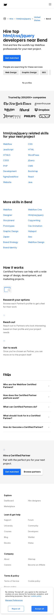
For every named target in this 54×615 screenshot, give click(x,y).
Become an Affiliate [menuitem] (36, 565)
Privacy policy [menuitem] (10, 587)
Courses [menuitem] (7, 531)
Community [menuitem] (33, 526)
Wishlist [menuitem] (31, 537)
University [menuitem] (8, 526)
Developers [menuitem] (33, 531)
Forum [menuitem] (31, 520)
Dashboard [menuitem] (9, 501)
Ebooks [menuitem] (7, 543)
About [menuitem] (6, 559)
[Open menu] (50, 4)
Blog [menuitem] (6, 537)
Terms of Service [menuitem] (11, 581)
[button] (27, 386)
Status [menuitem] (31, 543)
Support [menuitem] (7, 520)
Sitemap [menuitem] (31, 559)
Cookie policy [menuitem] (34, 581)
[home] (5, 5)
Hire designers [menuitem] (34, 501)
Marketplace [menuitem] (9, 506)
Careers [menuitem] (7, 565)
